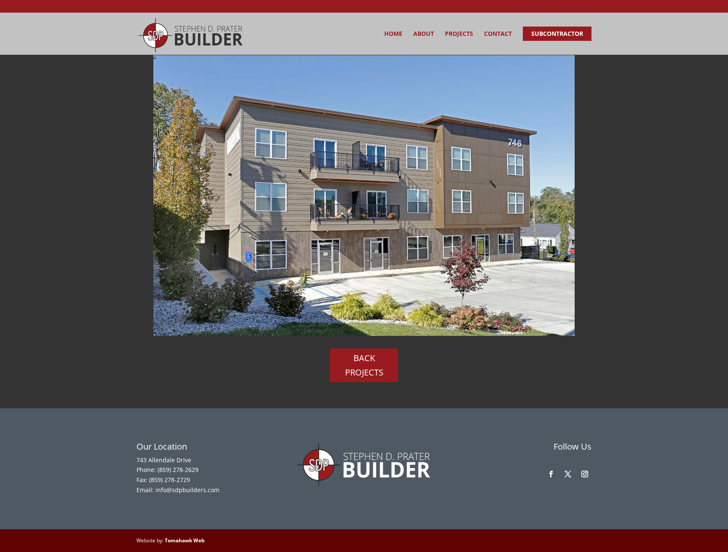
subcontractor (557, 34)
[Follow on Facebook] (551, 474)
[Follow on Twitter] (568, 474)
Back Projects (364, 365)
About (423, 34)
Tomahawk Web (185, 540)
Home (393, 34)
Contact (498, 34)
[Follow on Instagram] (585, 474)
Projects (459, 34)
